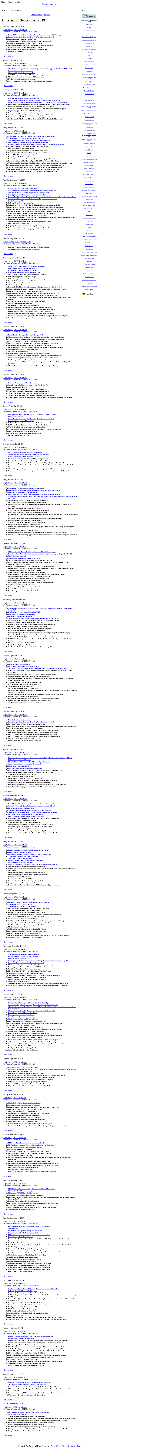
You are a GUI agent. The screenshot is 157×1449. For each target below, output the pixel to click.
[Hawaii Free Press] (49, 4)
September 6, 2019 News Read (14, 1184)
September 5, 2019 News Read (14, 1221)
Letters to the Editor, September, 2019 (17, 242)
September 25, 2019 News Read (15, 261)
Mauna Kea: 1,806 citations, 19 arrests (20, 1237)
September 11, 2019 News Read (15, 949)
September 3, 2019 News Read (14, 1331)
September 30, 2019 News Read (15, 30)
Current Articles (37, 15)
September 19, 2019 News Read (15, 547)
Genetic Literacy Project (89, 64)
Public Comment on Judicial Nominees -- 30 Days (24, 456)
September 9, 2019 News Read (14, 1062)
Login (79, 1446)
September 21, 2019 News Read (15, 447)
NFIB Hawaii (89, 221)
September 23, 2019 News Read (15, 378)
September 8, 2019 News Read (14, 1098)
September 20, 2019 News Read (15, 483)
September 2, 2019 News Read (14, 1377)
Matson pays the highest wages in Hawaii (21, 1015)
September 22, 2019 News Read (15, 409)
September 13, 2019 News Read (15, 845)
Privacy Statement (68, 1446)
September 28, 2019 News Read (15, 93)
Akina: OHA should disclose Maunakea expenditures (25, 452)
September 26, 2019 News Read (15, 183)
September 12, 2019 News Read (15, 897)
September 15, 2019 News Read (15, 752)
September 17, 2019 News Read (15, 659)
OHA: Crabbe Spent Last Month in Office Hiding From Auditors (28, 1412)
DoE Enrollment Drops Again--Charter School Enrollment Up (28, 1003)
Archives (47, 15)
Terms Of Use (56, 1446)
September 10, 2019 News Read (15, 997)
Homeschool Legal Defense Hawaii (89, 159)
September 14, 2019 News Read (15, 799)
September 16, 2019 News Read (15, 715)
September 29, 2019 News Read (15, 63)
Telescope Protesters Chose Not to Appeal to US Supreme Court (28, 193)
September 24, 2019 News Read (15, 330)
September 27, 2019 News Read (15, 131)
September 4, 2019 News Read (14, 1283)
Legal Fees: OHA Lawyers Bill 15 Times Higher (23, 1067)
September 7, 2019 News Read (14, 1138)
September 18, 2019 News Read (15, 603)
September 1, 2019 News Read (14, 1407)
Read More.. (8, 56)
